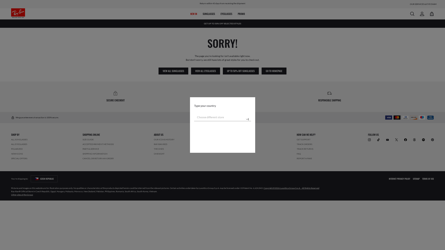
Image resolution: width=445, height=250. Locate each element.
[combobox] (222, 117)
